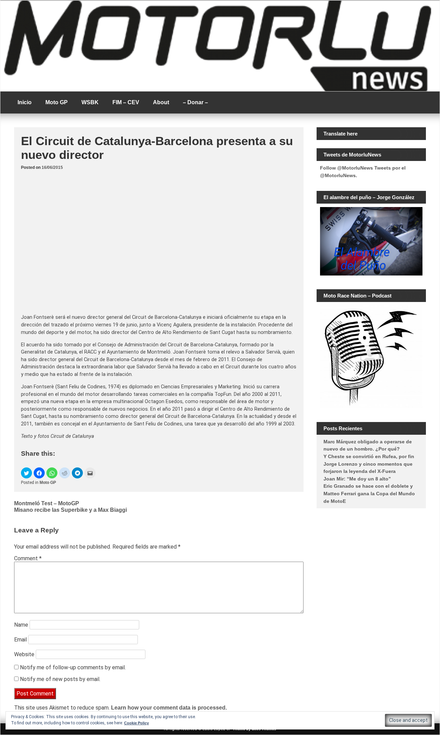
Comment (28, 558)
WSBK (90, 102)
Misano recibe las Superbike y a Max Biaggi (70, 510)
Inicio (25, 102)
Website (24, 654)
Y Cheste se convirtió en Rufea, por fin (368, 456)
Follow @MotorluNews (346, 168)
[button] (26, 472)
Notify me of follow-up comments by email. (73, 667)
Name (21, 624)
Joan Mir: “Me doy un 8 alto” (357, 479)
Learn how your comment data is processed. (169, 708)
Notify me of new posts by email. (60, 679)
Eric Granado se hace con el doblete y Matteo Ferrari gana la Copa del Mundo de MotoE (369, 493)
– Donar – (195, 102)
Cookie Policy (136, 723)
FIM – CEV (125, 102)
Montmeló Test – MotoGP (46, 503)
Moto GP (56, 102)
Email (20, 639)
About (161, 102)
